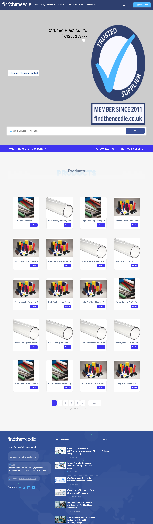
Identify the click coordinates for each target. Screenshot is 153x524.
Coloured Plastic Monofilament (62, 261)
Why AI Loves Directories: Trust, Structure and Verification (80, 491)
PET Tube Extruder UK (24, 221)
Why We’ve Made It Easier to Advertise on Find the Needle (79, 479)
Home (36, 5)
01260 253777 (75, 36)
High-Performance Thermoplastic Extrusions (68, 302)
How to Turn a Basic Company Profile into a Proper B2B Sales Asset (80, 466)
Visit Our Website (131, 148)
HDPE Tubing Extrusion (58, 343)
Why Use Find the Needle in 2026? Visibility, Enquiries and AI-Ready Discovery (81, 451)
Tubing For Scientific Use (126, 383)
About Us (73, 5)
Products (23, 148)
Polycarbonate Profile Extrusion (129, 302)
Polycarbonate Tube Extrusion (95, 261)
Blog (81, 5)
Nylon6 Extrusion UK (124, 261)
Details (34, 225)
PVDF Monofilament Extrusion (95, 343)
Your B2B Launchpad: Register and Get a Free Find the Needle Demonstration (80, 505)
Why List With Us (48, 5)
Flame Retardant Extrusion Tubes (96, 383)
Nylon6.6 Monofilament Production (97, 302)
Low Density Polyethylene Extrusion (63, 221)
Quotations (39, 148)
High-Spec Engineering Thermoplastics (99, 221)
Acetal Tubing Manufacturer (27, 343)
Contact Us (90, 5)
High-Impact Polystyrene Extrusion (30, 383)
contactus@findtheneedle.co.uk (23, 457)
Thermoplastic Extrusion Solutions (30, 302)
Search (134, 131)
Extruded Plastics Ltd (66, 30)
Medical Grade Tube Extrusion (128, 221)
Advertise (62, 5)
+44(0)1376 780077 (27, 479)
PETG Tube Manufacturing (59, 383)
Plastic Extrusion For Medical (27, 261)
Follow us (106, 451)
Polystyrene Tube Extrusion (127, 343)
